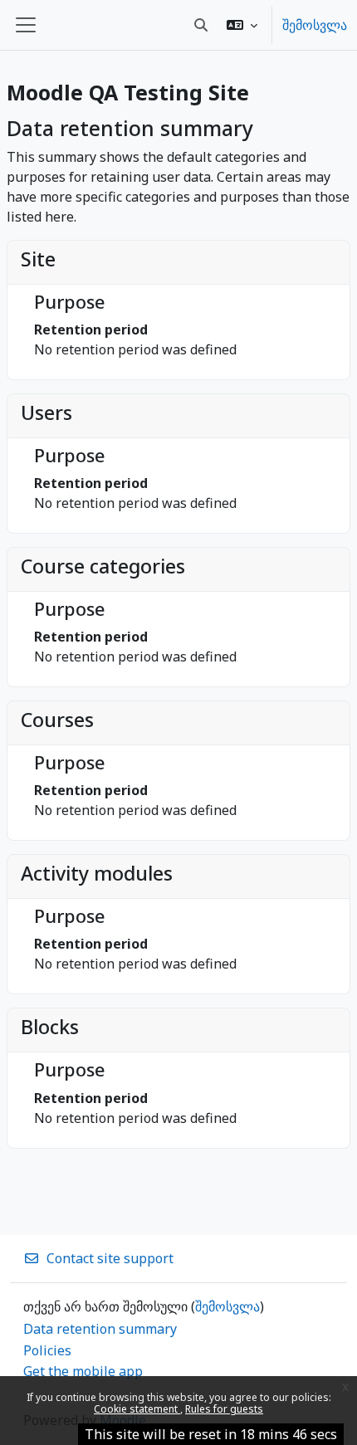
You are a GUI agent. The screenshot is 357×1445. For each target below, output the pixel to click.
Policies (47, 1350)
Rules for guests (224, 1409)
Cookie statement (137, 1409)
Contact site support (110, 1258)
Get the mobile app (83, 1371)
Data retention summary (100, 1329)
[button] (242, 25)
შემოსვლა (314, 25)
